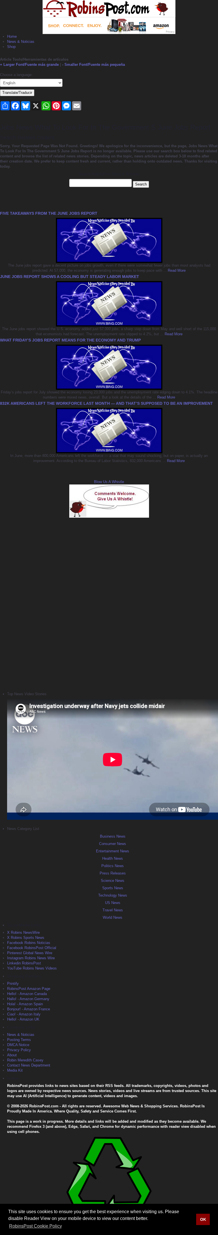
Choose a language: (16, 75)
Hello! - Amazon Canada (27, 994)
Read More (176, 270)
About (12, 1055)
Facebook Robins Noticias (28, 943)
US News (112, 903)
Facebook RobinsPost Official (31, 948)
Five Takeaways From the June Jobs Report (48, 213)
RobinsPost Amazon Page (28, 989)
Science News (112, 880)
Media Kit (15, 1070)
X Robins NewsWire (23, 932)
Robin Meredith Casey (25, 1060)
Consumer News (112, 844)
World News (112, 917)
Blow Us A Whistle (109, 482)
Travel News (112, 910)
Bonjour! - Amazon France (28, 1009)
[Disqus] (109, 604)
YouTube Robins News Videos (32, 968)
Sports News (112, 888)
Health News (112, 858)
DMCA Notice (18, 1045)
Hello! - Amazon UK (23, 1019)
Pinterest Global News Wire (29, 953)
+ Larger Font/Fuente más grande (29, 64)
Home (12, 36)
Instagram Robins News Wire (31, 958)
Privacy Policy (19, 1050)
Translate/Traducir (17, 92)
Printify (13, 983)
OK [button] (203, 1219)
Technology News (112, 895)
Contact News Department (28, 1065)
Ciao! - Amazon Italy (24, 1014)
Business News (112, 836)
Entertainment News (112, 851)
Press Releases (113, 873)
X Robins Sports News (25, 937)
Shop (11, 47)
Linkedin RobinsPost (24, 963)
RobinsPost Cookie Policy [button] (35, 1226)
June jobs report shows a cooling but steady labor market (69, 276)
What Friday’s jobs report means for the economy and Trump (70, 340)
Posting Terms (19, 1040)
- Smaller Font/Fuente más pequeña (93, 64)
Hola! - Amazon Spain (25, 1004)
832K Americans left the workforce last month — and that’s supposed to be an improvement (106, 403)
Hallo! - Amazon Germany (28, 999)
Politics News (112, 866)
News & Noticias (20, 41)
